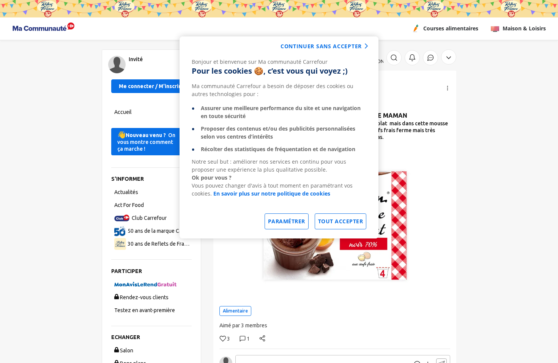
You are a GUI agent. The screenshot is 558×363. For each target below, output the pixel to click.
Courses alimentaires (450, 28)
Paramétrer (286, 221)
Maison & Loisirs (524, 28)
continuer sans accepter (321, 46)
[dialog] (279, 137)
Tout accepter (340, 221)
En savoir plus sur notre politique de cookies (271, 193)
